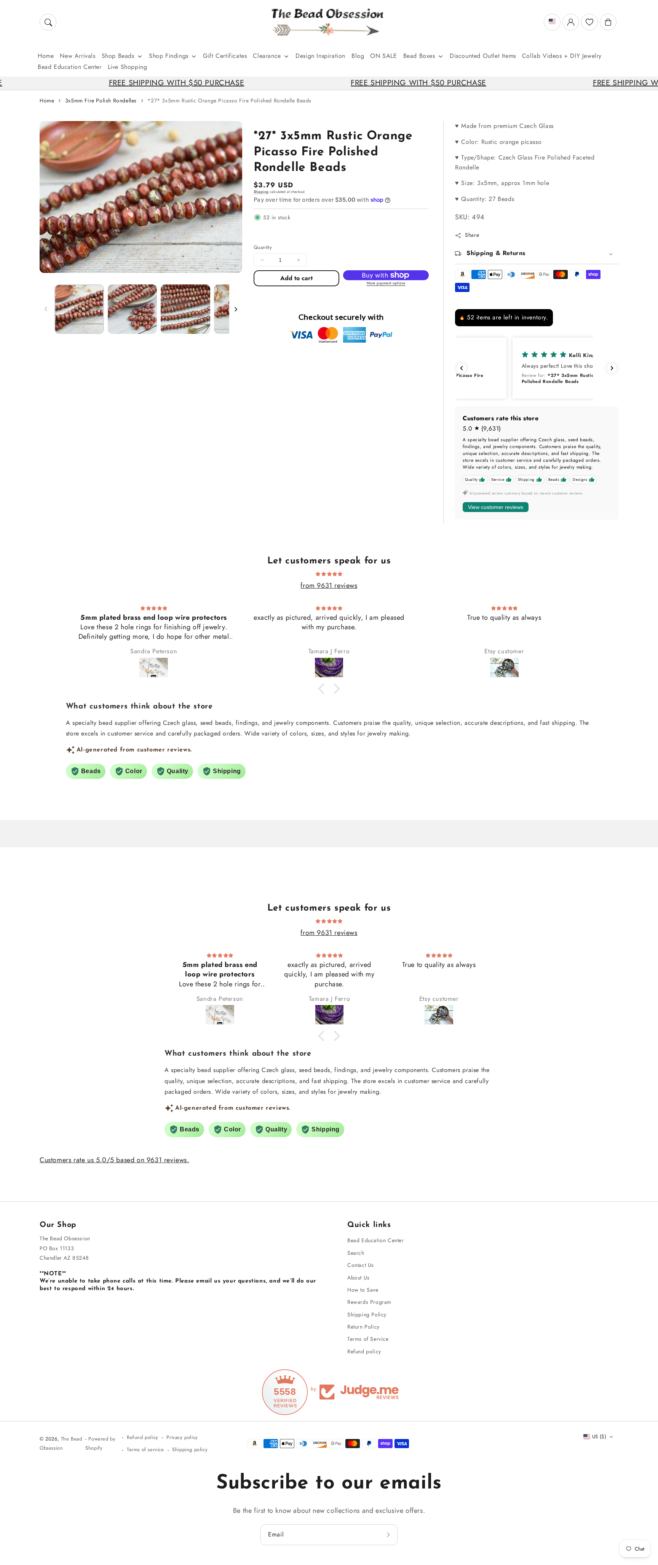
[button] (48, 22)
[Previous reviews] (461, 368)
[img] (329, 573)
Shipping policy (190, 1449)
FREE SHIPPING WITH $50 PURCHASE (122, 82)
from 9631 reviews (328, 585)
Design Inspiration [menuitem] (320, 55)
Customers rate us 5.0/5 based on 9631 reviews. (114, 1160)
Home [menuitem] (46, 55)
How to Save (363, 1290)
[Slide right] (235, 309)
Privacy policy (182, 1437)
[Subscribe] (389, 1534)
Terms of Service (368, 1339)
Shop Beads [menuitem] (118, 55)
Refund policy (364, 1351)
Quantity (263, 247)
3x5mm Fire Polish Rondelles (101, 100)
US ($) (599, 1436)
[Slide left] (46, 309)
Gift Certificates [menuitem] (225, 55)
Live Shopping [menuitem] (127, 66)
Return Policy (363, 1326)
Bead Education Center (375, 1240)
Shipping (261, 192)
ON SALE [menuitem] (383, 55)
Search (355, 1253)
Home (47, 100)
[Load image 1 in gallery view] (79, 309)
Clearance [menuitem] (267, 55)
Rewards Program (369, 1302)
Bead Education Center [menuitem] (70, 66)
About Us (358, 1277)
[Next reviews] (612, 368)
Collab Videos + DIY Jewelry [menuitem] (562, 55)
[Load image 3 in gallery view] (185, 309)
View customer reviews (495, 507)
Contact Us (360, 1265)
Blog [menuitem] (357, 55)
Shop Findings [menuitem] (168, 55)
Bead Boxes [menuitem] (419, 55)
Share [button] (472, 235)
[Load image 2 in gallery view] (132, 309)
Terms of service (145, 1449)
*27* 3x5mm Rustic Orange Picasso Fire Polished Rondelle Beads (229, 100)
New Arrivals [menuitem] (77, 55)
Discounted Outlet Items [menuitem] (483, 55)
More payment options (386, 283)
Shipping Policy (366, 1314)
